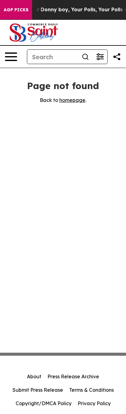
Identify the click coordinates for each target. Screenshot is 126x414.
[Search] (85, 57)
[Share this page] (117, 57)
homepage (72, 100)
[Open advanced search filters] (100, 57)
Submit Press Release (38, 390)
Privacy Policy (94, 403)
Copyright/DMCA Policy (44, 403)
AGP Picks (16, 10)
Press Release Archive (73, 376)
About (34, 376)
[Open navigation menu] (11, 57)
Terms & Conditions (91, 390)
